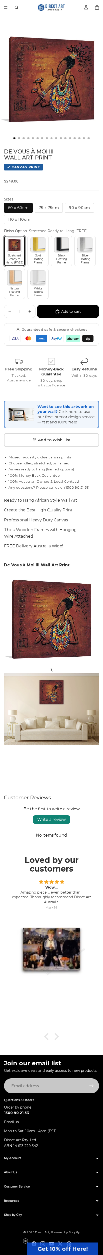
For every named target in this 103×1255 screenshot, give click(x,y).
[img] (51, 882)
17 (88, 138)
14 (74, 138)
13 (70, 138)
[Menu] (6, 7)
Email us (11, 1122)
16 (84, 138)
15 (79, 138)
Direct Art (42, 1232)
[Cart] (97, 7)
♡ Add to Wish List (51, 439)
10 (56, 138)
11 (60, 138)
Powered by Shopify (65, 1232)
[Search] (16, 7)
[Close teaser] (25, 1241)
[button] (62, 1249)
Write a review (51, 819)
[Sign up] (91, 1086)
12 (65, 138)
